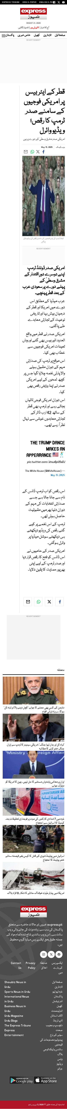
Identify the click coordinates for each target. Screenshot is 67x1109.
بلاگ (60, 1054)
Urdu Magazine (13, 1016)
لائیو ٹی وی (34, 27)
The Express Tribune (17, 1025)
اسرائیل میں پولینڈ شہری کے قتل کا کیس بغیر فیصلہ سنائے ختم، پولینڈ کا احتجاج (34, 858)
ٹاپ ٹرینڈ (58, 1021)
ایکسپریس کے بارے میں (57, 968)
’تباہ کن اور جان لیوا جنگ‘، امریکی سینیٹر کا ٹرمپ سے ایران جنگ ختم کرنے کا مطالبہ (35, 747)
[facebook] (59, 601)
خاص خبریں (24, 35)
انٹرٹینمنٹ (57, 1011)
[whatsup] (38, 601)
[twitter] (49, 601)
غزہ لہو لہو (58, 992)
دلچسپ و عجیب (54, 1025)
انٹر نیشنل (57, 1001)
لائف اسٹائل (56, 1016)
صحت (59, 1030)
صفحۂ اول (60, 35)
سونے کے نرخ (56, 1035)
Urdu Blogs (11, 1021)
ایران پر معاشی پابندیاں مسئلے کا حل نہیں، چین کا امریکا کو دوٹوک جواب (35, 784)
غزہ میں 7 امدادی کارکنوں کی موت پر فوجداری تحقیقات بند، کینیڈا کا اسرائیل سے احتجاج (34, 821)
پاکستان (10, 35)
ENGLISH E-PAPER (47, 2)
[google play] (21, 1081)
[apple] (45, 1081)
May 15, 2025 (58, 475)
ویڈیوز (60, 1064)
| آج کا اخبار (44, 27)
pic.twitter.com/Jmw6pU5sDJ (46, 462)
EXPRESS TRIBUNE (11, 2)
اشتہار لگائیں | (24, 27)
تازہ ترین (47, 35)
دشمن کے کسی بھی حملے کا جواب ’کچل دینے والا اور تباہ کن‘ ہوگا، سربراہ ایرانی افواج (34, 710)
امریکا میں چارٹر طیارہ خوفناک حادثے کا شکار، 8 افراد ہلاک (35, 893)
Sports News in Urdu (17, 992)
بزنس (60, 1059)
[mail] (28, 601)
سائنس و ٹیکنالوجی (53, 1049)
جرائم (60, 1069)
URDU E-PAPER (29, 2)
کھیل (37, 35)
